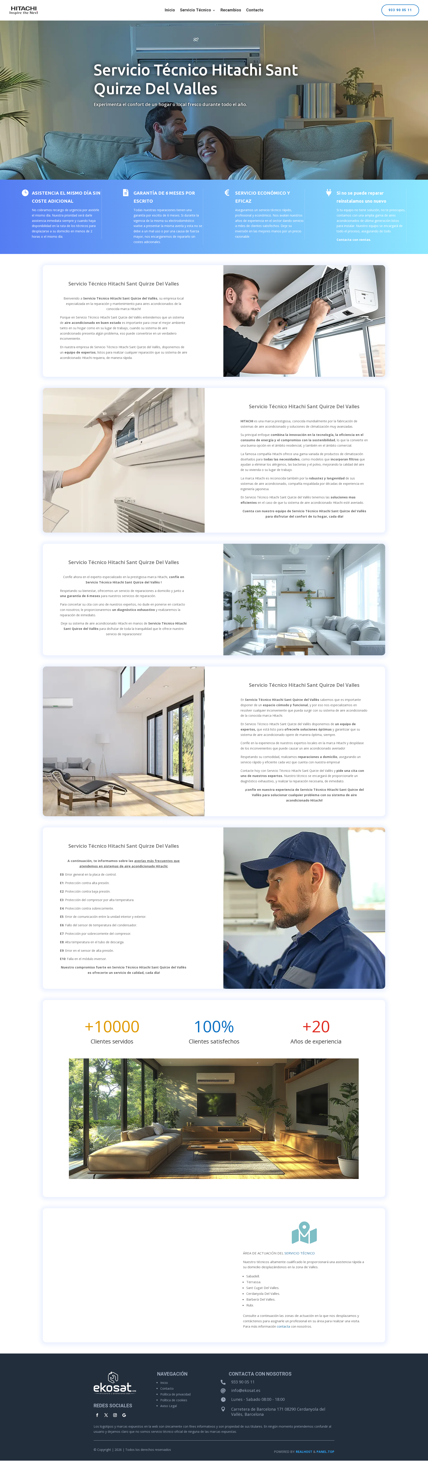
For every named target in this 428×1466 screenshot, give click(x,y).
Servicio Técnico (195, 11)
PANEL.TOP (325, 1451)
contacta (283, 1326)
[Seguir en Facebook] (97, 1415)
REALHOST (304, 1451)
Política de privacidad (175, 1394)
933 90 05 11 (400, 10)
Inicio (170, 11)
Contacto (254, 11)
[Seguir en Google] (124, 1415)
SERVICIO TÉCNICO (299, 1253)
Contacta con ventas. (354, 239)
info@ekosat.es (245, 1390)
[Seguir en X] (106, 1415)
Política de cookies (173, 1400)
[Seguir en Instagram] (115, 1415)
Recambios (230, 11)
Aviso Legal (168, 1406)
